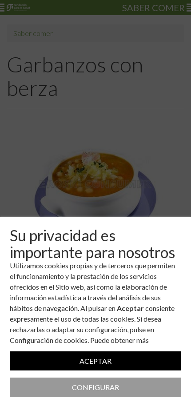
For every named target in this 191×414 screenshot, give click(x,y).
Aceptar (95, 361)
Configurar (95, 387)
